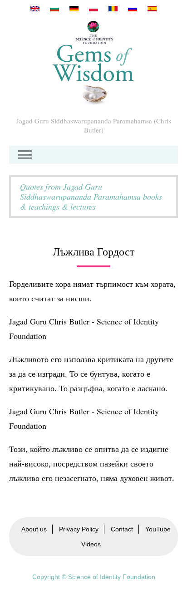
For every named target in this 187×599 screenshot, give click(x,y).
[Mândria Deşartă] (113, 8)
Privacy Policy (78, 529)
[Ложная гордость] (132, 8)
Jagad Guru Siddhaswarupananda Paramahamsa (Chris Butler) (93, 125)
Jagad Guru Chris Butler (49, 411)
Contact (122, 529)
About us (34, 529)
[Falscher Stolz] (74, 8)
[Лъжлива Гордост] (54, 8)
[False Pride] (35, 8)
